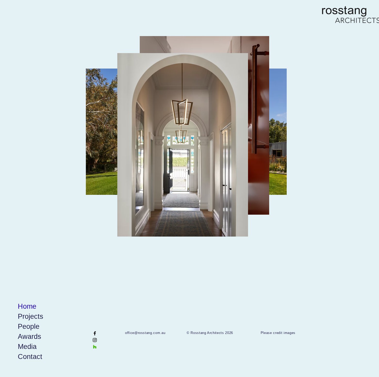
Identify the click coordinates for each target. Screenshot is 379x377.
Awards (29, 336)
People (28, 326)
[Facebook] (94, 333)
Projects (30, 316)
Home (27, 306)
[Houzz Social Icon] (94, 346)
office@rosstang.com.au (145, 333)
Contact (30, 357)
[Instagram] (94, 340)
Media (27, 346)
